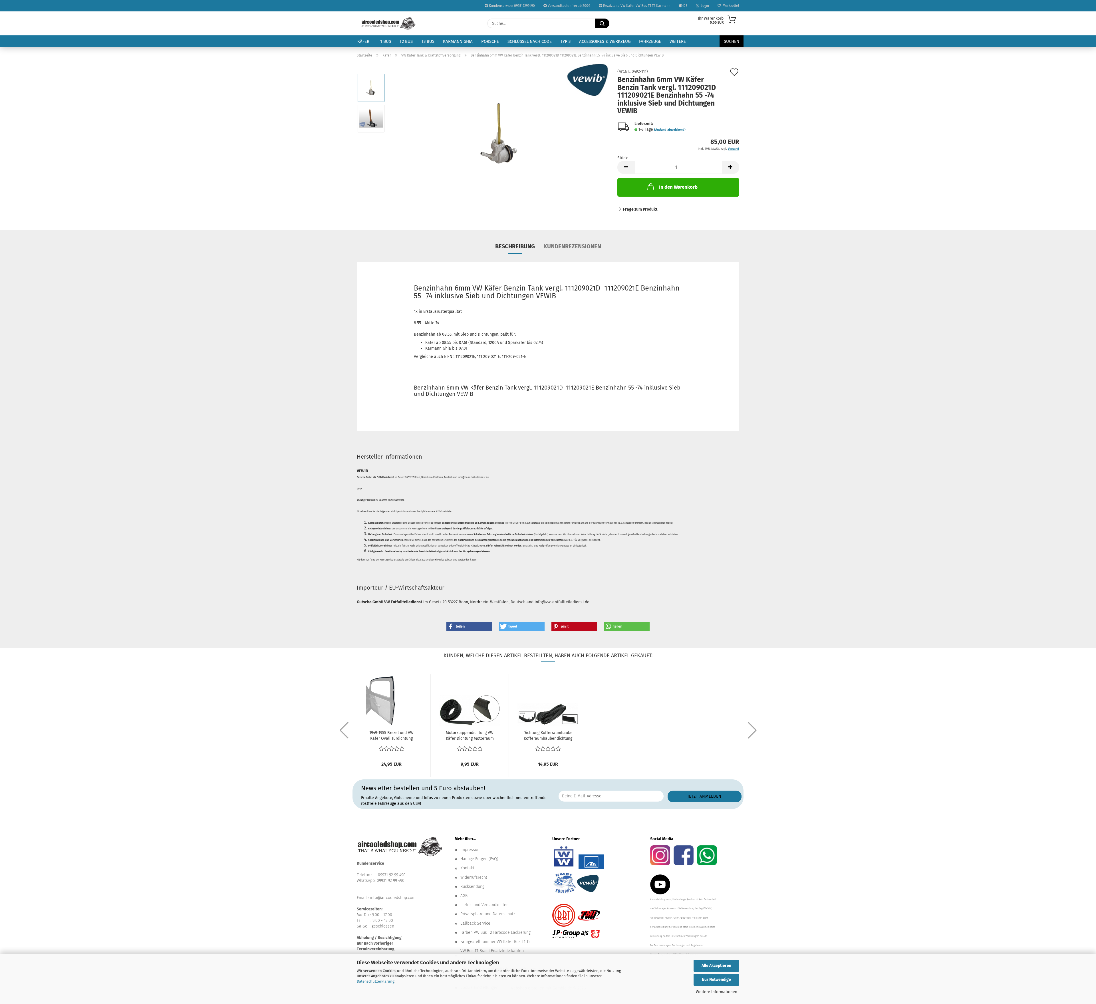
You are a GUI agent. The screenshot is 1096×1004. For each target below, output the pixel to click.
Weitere (678, 41)
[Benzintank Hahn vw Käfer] (499, 133)
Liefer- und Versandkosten (484, 904)
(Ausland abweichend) (670, 130)
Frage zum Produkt (640, 209)
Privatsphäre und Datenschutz (487, 914)
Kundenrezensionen (572, 246)
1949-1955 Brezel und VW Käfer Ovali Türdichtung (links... (391, 735)
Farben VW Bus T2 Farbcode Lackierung (495, 932)
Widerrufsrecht (473, 877)
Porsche (490, 41)
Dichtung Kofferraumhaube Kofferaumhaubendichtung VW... (548, 735)
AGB (464, 895)
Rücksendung (472, 886)
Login (704, 6)
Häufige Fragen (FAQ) (479, 858)
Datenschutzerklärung (375, 981)
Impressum (470, 849)
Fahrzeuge (650, 41)
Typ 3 (565, 41)
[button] (625, 167)
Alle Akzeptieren (716, 965)
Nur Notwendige (716, 979)
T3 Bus (427, 41)
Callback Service (475, 923)
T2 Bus (406, 41)
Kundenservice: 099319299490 (511, 6)
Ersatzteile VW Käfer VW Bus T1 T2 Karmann (636, 6)
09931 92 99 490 (392, 874)
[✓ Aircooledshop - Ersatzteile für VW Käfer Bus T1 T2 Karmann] (388, 23)
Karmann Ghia (458, 41)
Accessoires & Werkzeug (604, 41)
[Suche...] (602, 23)
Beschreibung (515, 246)
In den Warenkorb (678, 187)
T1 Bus (384, 41)
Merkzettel (730, 6)
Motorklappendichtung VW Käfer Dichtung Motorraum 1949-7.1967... (470, 735)
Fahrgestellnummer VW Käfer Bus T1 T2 (495, 941)
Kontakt (467, 868)
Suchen (731, 41)
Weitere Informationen (716, 991)
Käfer (363, 41)
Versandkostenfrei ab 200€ (568, 6)
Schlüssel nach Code (529, 41)
